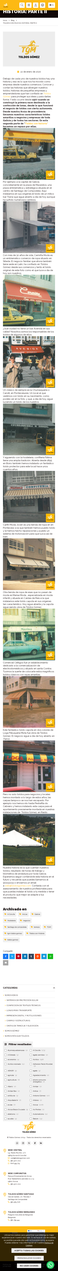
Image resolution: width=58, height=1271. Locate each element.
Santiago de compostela (16, 927)
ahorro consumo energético (39, 1081)
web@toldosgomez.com (20, 1158)
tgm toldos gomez (14, 933)
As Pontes (38, 1109)
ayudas (12, 1119)
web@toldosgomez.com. (18, 885)
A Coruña (11, 914)
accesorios (13, 1059)
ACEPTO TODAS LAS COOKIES (29, 1250)
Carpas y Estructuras (18, 1020)
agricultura (14, 1080)
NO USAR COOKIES (29, 1266)
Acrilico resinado (16, 1064)
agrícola (12, 1075)
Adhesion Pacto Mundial (42, 1065)
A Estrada (13, 1055)
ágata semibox (40, 1055)
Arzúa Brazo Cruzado (18, 1109)
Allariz (12, 1086)
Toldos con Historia (36, 933)
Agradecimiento (41, 1075)
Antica (37, 1091)
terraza (37, 927)
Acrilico (38, 1059)
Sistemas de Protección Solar (22, 1000)
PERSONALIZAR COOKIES (29, 1258)
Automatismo (40, 1114)
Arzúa (24, 914)
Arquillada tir (14, 1100)
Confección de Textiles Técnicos (23, 1005)
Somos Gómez (12, 1031)
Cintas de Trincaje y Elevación (22, 1026)
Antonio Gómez (41, 1096)
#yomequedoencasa (18, 1050)
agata (36, 1071)
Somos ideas (11, 995)
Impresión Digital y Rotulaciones (24, 1015)
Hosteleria (11, 921)
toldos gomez (12, 940)
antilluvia (13, 1096)
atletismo (13, 1114)
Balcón (37, 1119)
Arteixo (37, 1100)
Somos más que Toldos (17, 1036)
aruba (11, 1105)
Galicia (37, 914)
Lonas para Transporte (19, 1010)
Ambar (37, 1086)
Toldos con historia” (36, 123)
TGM (49, 927)
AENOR (12, 1071)
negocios (26, 921)
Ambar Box (14, 1091)
